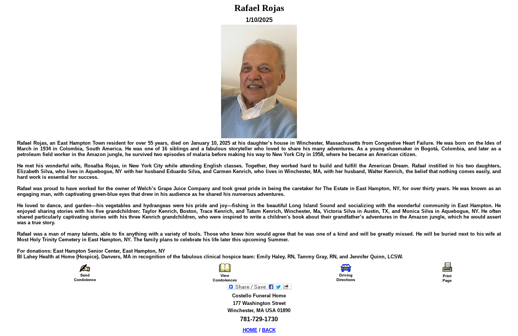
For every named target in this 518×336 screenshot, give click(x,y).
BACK (269, 330)
